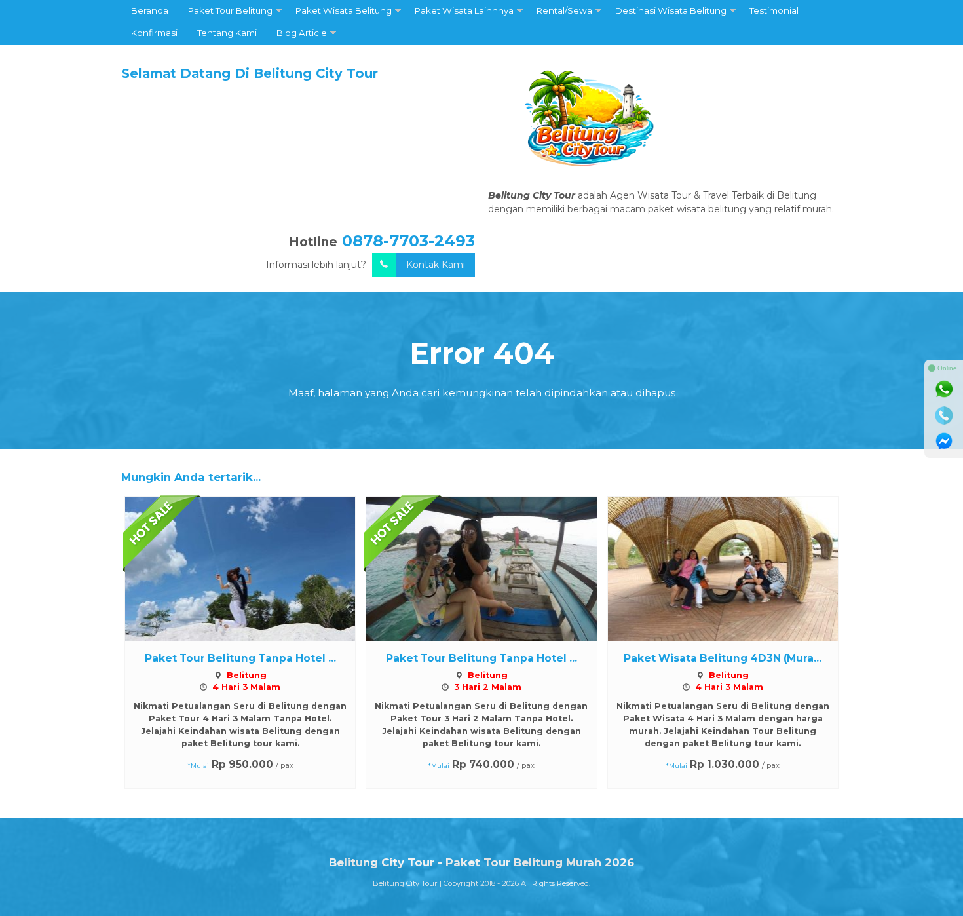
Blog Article (301, 33)
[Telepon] (944, 415)
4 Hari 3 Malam (246, 687)
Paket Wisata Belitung (343, 10)
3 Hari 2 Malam (487, 687)
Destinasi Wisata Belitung (671, 10)
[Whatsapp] (944, 389)
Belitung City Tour (405, 883)
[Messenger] (944, 441)
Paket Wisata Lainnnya (464, 10)
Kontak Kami (435, 265)
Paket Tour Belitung (230, 10)
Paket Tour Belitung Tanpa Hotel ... (240, 658)
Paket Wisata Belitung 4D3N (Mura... (722, 658)
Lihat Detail (252, 568)
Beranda (149, 10)
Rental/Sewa (564, 10)
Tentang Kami (227, 33)
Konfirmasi (154, 33)
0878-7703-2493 (408, 240)
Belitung (247, 675)
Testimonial (774, 10)
